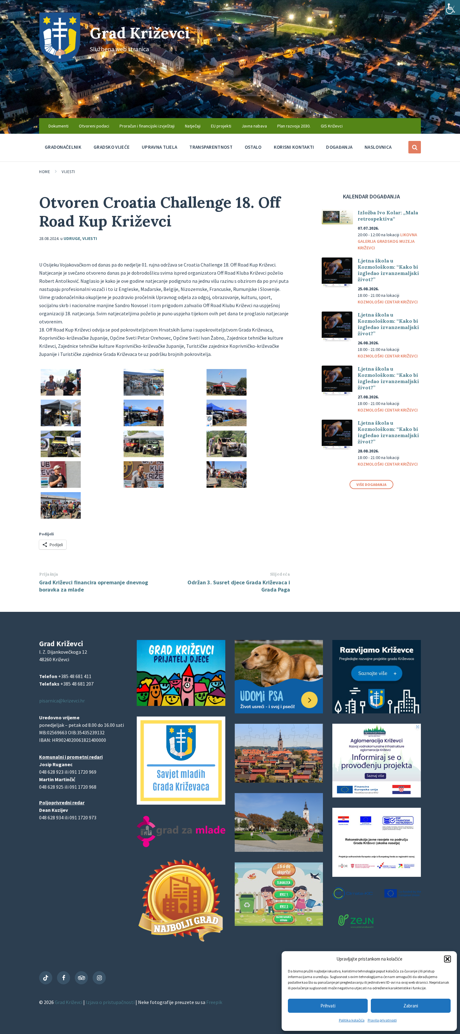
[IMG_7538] (227, 455)
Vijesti (68, 171)
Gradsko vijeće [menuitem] (112, 147)
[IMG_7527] (227, 394)
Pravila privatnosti (382, 1020)
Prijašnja (49, 574)
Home (44, 171)
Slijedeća (280, 574)
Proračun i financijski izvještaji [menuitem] (147, 126)
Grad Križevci (140, 32)
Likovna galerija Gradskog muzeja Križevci (387, 241)
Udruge (72, 238)
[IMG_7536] (144, 455)
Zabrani (410, 1006)
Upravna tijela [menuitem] (159, 147)
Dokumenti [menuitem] (59, 126)
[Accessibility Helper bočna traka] (452, 7)
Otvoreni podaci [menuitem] (94, 126)
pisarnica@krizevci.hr (62, 700)
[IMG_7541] (61, 486)
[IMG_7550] (227, 486)
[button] (447, 959)
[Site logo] (59, 60)
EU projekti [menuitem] (221, 126)
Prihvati (327, 1006)
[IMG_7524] (61, 394)
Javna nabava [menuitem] (254, 126)
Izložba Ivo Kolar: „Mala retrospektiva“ (388, 215)
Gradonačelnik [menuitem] (63, 147)
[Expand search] (414, 147)
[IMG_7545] (144, 486)
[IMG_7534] (227, 424)
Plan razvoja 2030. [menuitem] (293, 126)
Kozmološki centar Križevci (388, 302)
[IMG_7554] (61, 517)
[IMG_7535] (61, 455)
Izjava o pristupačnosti (110, 1002)
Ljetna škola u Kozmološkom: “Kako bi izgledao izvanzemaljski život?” (388, 269)
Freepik (214, 1002)
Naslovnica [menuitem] (378, 147)
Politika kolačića (352, 1020)
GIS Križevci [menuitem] (332, 126)
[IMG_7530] (144, 424)
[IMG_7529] (61, 424)
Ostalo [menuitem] (253, 147)
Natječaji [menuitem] (193, 126)
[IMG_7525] (144, 394)
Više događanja (371, 484)
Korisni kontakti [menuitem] (294, 147)
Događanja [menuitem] (339, 147)
